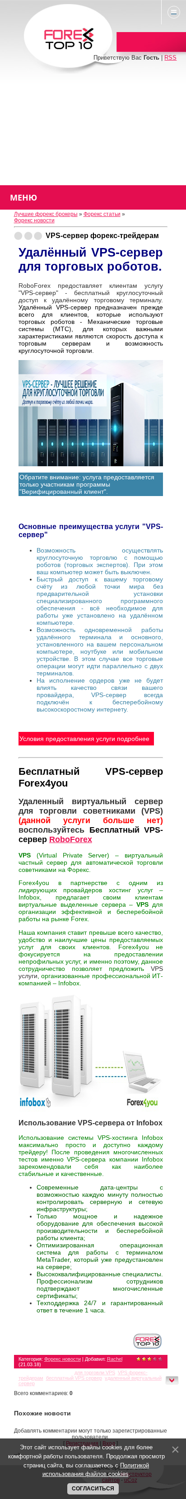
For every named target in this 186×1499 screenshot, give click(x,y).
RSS (170, 57)
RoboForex (70, 839)
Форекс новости (34, 220)
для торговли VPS (94, 1372)
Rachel (114, 1359)
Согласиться (93, 1488)
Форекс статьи (102, 214)
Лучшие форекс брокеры (46, 214)
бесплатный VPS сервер (74, 1378)
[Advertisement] (93, 129)
